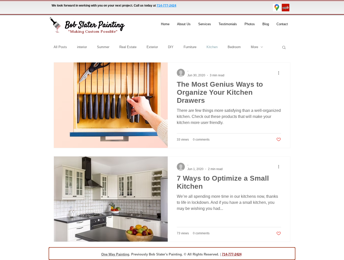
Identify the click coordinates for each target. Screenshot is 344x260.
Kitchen (212, 47)
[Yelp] (285, 7)
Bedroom (234, 47)
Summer (103, 47)
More (254, 47)
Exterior (152, 47)
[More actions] (280, 73)
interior (82, 47)
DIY (171, 47)
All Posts (60, 47)
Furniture (190, 47)
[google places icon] (277, 7)
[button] (284, 47)
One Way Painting (115, 254)
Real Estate (127, 47)
